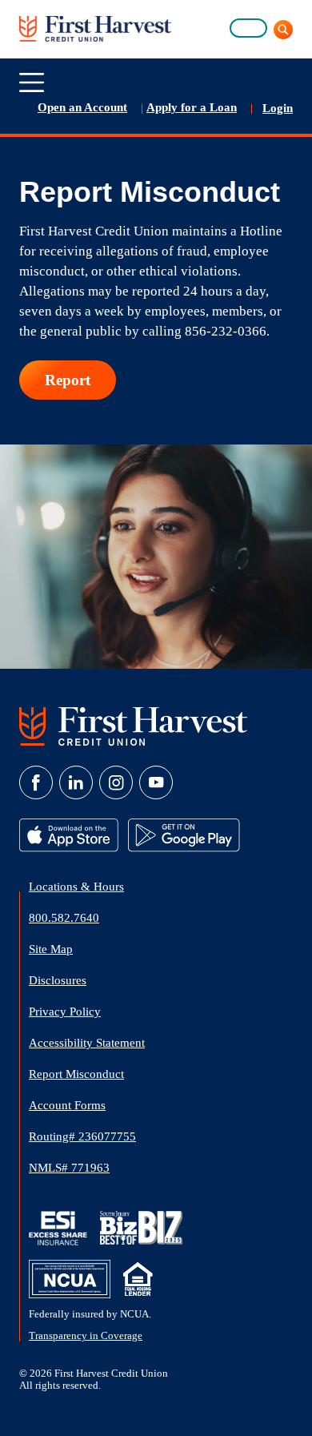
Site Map (51, 949)
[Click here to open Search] (280, 29)
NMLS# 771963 (69, 1167)
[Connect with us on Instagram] (116, 782)
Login (277, 108)
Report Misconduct (76, 1074)
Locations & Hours (76, 886)
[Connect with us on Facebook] (36, 782)
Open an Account (82, 107)
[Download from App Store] (70, 833)
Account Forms (67, 1105)
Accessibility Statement (87, 1042)
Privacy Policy (65, 1011)
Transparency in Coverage (85, 1335)
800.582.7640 (64, 917)
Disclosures (57, 980)
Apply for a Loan (191, 107)
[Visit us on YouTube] (156, 782)
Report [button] (67, 380)
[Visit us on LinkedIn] (76, 782)
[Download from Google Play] (184, 833)
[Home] (95, 28)
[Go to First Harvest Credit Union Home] (133, 725)
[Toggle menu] (32, 82)
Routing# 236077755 (82, 1136)
